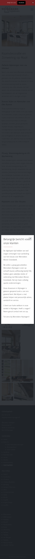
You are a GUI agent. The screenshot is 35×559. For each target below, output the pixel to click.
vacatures (21, 3)
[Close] (33, 3)
